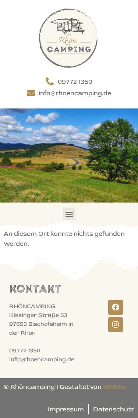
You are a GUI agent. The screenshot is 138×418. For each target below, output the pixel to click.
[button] (69, 214)
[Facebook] (115, 307)
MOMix (114, 387)
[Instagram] (115, 324)
